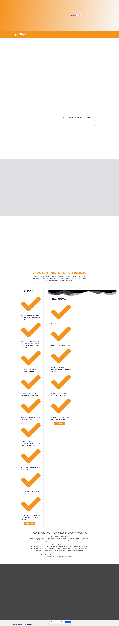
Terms (14, 623)
